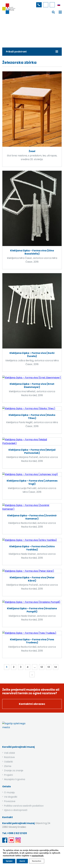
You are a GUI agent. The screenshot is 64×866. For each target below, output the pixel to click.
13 (48, 667)
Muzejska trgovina (14, 779)
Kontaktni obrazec (32, 704)
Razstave (9, 757)
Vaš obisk (9, 753)
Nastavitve (36, 861)
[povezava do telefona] (39, 4)
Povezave (9, 801)
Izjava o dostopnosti (15, 810)
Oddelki (8, 761)
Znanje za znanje (13, 770)
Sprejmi (9, 861)
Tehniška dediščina (42, 30)
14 (55, 667)
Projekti (8, 775)
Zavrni (22, 861)
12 (41, 667)
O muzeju (9, 792)
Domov (11, 30)
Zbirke (24, 30)
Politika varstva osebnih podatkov (24, 805)
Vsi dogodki (10, 796)
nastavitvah (37, 855)
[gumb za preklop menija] (53, 12)
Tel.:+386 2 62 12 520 (14, 833)
